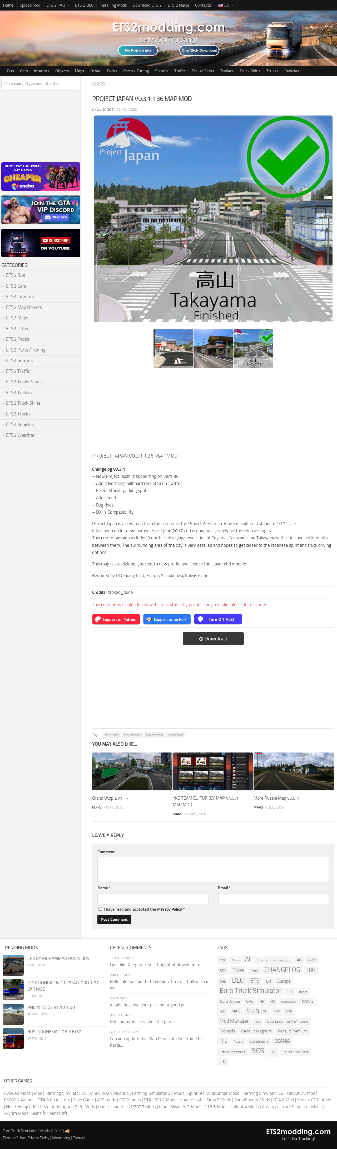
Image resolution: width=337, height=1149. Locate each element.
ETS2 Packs (17, 339)
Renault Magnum (256, 1030)
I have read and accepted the (144, 909)
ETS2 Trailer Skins (24, 382)
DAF (311, 970)
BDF (223, 971)
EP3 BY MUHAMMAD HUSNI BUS (58, 958)
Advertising (61, 1138)
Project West (154, 735)
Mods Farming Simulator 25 (60, 1093)
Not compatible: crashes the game (142, 1021)
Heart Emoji (17, 1106)
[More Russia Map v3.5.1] (294, 771)
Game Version (230, 1002)
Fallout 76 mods (302, 1093)
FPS (290, 992)
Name (104, 887)
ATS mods (106, 1099)
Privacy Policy (169, 909)
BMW (238, 970)
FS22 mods (130, 1099)
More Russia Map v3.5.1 (276, 798)
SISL (273, 1052)
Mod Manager (234, 1021)
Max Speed (257, 1010)
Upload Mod (29, 5)
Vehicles (291, 70)
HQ (273, 1002)
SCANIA (282, 1041)
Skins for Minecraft (49, 1113)
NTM (258, 1021)
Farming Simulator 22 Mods (158, 1093)
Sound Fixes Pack (296, 1052)
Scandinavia (176, 735)
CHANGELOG (282, 970)
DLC (238, 980)
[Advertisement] (213, 412)
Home (8, 5)
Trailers (227, 70)
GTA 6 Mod (283, 1099)
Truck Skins (250, 70)
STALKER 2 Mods (160, 1099)
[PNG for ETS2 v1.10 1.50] (13, 1014)
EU (268, 981)
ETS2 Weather (20, 435)
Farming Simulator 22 (263, 1093)
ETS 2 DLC (84, 5)
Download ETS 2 (147, 5)
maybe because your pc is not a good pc (147, 1004)
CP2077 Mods (142, 1106)
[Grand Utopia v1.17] (132, 771)
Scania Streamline (232, 1052)
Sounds (161, 70)
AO (299, 960)
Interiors (41, 70)
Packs (112, 70)
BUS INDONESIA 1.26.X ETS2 (54, 1031)
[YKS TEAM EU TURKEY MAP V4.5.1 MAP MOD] (213, 771)
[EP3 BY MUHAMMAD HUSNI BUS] (13, 965)
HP (261, 1001)
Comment (106, 851)
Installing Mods (113, 5)
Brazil (254, 971)
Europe (284, 981)
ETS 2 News (178, 5)
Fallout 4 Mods (245, 1106)
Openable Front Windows (288, 1021)
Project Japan (132, 735)
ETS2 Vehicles (20, 424)
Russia (238, 1041)
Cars (24, 70)
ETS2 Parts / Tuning (26, 350)
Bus (10, 70)
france (303, 992)
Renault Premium (292, 1031)
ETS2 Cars (16, 286)
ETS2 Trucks (18, 414)
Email (224, 887)
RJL (223, 1040)
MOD (289, 1011)
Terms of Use (14, 1138)
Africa (235, 960)
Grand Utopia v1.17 (110, 798)
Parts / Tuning (136, 70)
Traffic (180, 70)
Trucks (272, 70)
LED (222, 1011)
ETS (255, 980)
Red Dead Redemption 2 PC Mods (63, 1106)
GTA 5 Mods (216, 1106)
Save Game (83, 1099)
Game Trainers (112, 1106)
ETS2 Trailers (19, 392)
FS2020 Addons (19, 1099)
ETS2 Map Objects (24, 307)
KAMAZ (308, 1001)
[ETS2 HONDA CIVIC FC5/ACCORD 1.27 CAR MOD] (13, 989)
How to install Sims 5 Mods (205, 1099)
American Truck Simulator (273, 960)
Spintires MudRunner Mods (213, 1093)
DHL (223, 982)
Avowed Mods (17, 1093)
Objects (62, 70)
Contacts (203, 5)
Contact (79, 1138)
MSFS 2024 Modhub (109, 1093)
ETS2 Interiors (20, 296)
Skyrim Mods (16, 1113)
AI (247, 959)
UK (222, 1062)
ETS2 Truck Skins (23, 403)
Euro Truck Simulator (250, 991)
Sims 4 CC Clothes (314, 1099)
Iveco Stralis (288, 1002)
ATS (312, 960)
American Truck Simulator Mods (292, 1106)
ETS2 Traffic (18, 371)
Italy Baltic (112, 735)
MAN (235, 1010)
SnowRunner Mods (252, 1099)
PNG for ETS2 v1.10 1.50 (51, 1007)
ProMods (227, 1030)
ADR (222, 960)
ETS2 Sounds (19, 360)
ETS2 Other (17, 329)
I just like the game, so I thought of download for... (157, 964)
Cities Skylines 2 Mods (180, 1106)
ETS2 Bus (15, 275)
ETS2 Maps (17, 318)
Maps (79, 70)
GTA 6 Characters (54, 1099)
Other (95, 70)
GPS (249, 1001)
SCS (258, 1051)
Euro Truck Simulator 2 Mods (26, 1130)
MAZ (277, 1011)
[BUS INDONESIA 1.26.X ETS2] (13, 1038)
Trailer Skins (203, 70)
